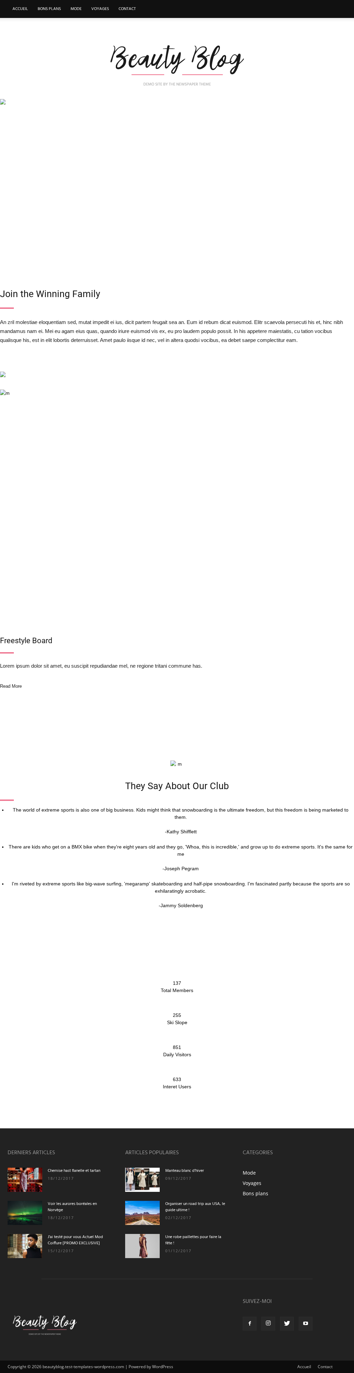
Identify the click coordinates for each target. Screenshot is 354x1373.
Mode (76, 9)
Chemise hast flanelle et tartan (74, 1170)
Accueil (20, 9)
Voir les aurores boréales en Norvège (72, 1207)
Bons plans (49, 9)
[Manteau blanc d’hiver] (142, 1180)
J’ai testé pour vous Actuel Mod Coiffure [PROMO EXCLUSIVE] (75, 1240)
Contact (127, 9)
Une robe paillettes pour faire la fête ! (193, 1240)
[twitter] (287, 1324)
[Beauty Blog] (177, 64)
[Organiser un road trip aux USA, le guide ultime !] (142, 1213)
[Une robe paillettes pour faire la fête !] (142, 1246)
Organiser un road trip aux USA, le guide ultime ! (195, 1207)
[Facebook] (250, 1324)
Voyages (100, 9)
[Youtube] (306, 1324)
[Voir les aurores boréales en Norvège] (25, 1213)
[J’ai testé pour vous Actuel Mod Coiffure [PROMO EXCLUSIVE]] (25, 1246)
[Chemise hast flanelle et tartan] (25, 1180)
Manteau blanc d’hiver (184, 1170)
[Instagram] (268, 1324)
